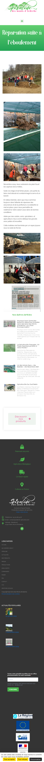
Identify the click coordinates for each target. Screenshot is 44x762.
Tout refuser (22, 759)
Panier (4, 575)
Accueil (4, 544)
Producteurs (6, 565)
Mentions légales (7, 588)
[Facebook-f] (22, 528)
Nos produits (6, 558)
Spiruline (4, 551)
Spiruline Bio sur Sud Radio (27, 384)
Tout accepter (9, 759)
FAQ (3, 578)
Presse (4, 561)
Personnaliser (35, 759)
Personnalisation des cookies (11, 594)
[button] (22, 21)
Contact (4, 581)
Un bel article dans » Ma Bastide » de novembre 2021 (28, 366)
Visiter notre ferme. (22, 512)
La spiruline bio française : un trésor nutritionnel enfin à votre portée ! (28, 346)
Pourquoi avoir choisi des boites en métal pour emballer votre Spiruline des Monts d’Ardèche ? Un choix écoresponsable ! (28, 324)
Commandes (5, 571)
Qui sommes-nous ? (7, 548)
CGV (3, 585)
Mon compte (5, 568)
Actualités (5, 555)
